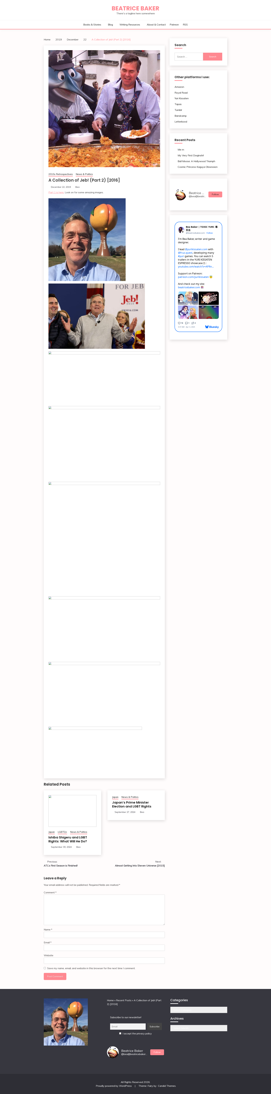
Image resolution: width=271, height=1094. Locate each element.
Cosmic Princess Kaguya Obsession (198, 166)
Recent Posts (123, 1000)
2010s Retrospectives (60, 174)
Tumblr (178, 109)
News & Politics (84, 174)
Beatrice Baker (135, 8)
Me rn (181, 149)
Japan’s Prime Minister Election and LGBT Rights (131, 804)
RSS (185, 24)
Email (47, 942)
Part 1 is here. (56, 192)
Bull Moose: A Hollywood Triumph (196, 161)
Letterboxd (181, 121)
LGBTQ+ (62, 831)
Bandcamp (181, 115)
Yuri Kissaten (182, 98)
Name (48, 929)
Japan (51, 831)
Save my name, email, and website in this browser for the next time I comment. (91, 968)
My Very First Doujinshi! (191, 155)
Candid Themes (167, 1085)
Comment (50, 892)
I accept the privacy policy (137, 1033)
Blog (110, 24)
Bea (77, 187)
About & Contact (156, 24)
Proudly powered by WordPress (114, 1085)
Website (48, 955)
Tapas (178, 104)
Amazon (179, 86)
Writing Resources (130, 24)
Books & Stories (92, 24)
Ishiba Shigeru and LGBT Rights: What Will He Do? (67, 839)
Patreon (174, 24)
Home (110, 1000)
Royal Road (181, 92)
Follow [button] (215, 194)
